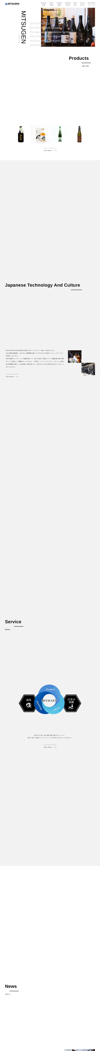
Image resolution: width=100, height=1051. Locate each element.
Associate (68, 4)
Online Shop (91, 4)
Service (51, 4)
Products (59, 4)
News (75, 4)
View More (48, 152)
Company (43, 4)
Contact (82, 4)
